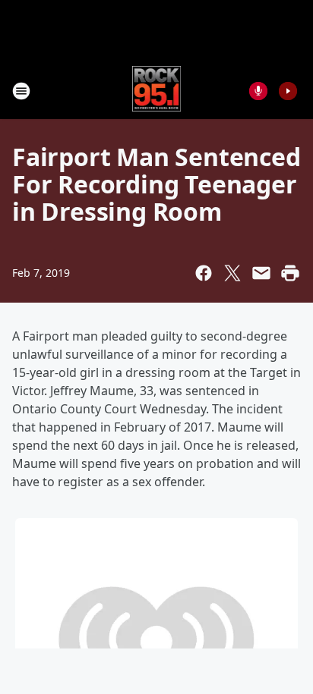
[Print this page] (290, 273)
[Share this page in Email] (261, 273)
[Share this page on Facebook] (203, 273)
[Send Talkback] (258, 91)
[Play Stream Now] (288, 91)
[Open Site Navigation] (21, 91)
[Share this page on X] (232, 273)
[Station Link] (157, 90)
